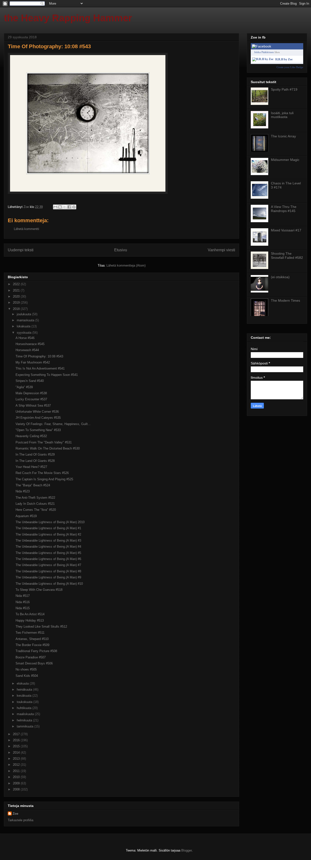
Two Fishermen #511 (30, 632)
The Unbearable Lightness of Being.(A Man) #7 (48, 565)
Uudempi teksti (21, 250)
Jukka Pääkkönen (264, 52)
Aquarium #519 (26, 516)
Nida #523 (23, 491)
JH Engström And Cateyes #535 (38, 417)
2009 (17, 783)
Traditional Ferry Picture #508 (36, 651)
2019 (17, 302)
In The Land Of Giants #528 (35, 461)
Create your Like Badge (289, 67)
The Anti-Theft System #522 (35, 497)
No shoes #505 (26, 669)
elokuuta (23, 683)
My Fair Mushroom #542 (33, 362)
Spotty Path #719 (284, 89)
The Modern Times (285, 300)
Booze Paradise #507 (31, 657)
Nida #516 (23, 602)
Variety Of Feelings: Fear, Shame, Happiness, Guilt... (53, 424)
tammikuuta (25, 726)
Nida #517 (23, 596)
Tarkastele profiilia (20, 820)
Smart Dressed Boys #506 (34, 663)
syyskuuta (24, 332)
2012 (17, 764)
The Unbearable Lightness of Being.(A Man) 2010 (50, 522)
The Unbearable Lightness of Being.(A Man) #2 (48, 534)
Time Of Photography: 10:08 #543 (39, 356)
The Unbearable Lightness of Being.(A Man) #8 (48, 571)
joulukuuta (24, 314)
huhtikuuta (24, 708)
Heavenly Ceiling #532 (31, 436)
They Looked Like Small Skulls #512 (41, 626)
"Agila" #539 (24, 387)
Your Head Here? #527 (31, 467)
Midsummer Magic (285, 160)
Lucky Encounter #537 (31, 399)
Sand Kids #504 (27, 676)
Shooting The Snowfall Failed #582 (287, 256)
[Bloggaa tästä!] (60, 207)
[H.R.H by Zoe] (262, 59)
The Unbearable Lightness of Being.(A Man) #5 (48, 553)
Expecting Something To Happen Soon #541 (47, 375)
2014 (17, 752)
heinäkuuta (25, 689)
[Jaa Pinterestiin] (73, 207)
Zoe (15, 813)
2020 (17, 296)
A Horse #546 (25, 338)
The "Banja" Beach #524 (33, 485)
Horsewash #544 (27, 350)
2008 (17, 789)
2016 (17, 740)
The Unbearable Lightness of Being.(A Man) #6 (48, 559)
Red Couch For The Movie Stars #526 (42, 473)
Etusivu (120, 250)
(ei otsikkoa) (280, 277)
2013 (17, 758)
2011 (17, 771)
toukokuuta (25, 702)
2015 (17, 746)
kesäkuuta (24, 695)
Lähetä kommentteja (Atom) (126, 265)
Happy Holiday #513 (30, 620)
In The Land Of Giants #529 (35, 454)
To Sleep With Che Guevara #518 (39, 590)
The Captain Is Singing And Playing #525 (44, 479)
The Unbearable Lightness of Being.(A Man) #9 (48, 577)
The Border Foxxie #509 (32, 645)
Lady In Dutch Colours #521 (35, 503)
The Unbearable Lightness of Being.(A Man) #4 (48, 546)
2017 (17, 734)
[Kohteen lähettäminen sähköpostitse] (55, 207)
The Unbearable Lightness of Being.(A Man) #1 (48, 528)
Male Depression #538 (31, 393)
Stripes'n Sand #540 (30, 381)
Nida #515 (23, 608)
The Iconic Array (283, 136)
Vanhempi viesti (221, 250)
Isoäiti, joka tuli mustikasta (282, 115)
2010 (17, 777)
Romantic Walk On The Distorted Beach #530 (48, 448)
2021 (17, 290)
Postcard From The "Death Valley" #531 (44, 442)
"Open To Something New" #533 (38, 430)
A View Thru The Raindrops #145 (283, 209)
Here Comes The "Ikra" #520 (36, 510)
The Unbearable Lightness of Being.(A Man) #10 (49, 583)
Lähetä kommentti (26, 229)
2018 (17, 309)
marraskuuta (26, 320)
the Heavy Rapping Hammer (68, 18)
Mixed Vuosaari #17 (286, 230)
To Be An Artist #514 (30, 614)
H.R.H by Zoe (284, 59)
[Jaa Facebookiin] (69, 207)
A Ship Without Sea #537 (33, 405)
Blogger (186, 850)
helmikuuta (25, 720)
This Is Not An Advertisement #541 (40, 368)
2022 (17, 284)
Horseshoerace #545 (30, 344)
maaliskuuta (26, 714)
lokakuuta (24, 326)
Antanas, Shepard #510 (32, 639)
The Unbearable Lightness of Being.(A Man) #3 (48, 540)
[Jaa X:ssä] (64, 207)
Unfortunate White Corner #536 (37, 411)
